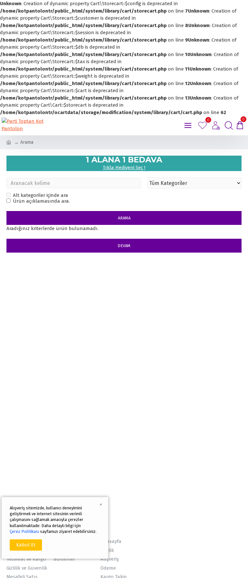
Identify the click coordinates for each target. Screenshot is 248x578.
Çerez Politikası (24, 531)
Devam (124, 245)
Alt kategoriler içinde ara (40, 195)
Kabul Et (26, 545)
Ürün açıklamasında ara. (41, 201)
